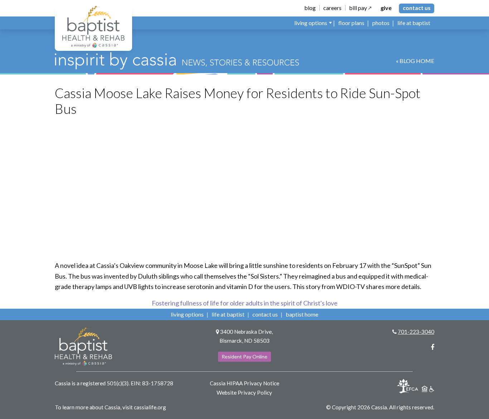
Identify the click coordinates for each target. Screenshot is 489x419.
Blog (310, 8)
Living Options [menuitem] (310, 22)
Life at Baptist (228, 314)
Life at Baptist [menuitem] (413, 22)
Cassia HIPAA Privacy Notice (244, 383)
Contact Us (417, 7)
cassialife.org (150, 407)
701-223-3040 (416, 331)
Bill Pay (358, 8)
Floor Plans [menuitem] (351, 22)
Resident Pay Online (244, 356)
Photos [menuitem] (380, 22)
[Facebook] (432, 347)
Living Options (187, 314)
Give (386, 8)
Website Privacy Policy (244, 392)
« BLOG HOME (415, 60)
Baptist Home (302, 314)
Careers (332, 8)
